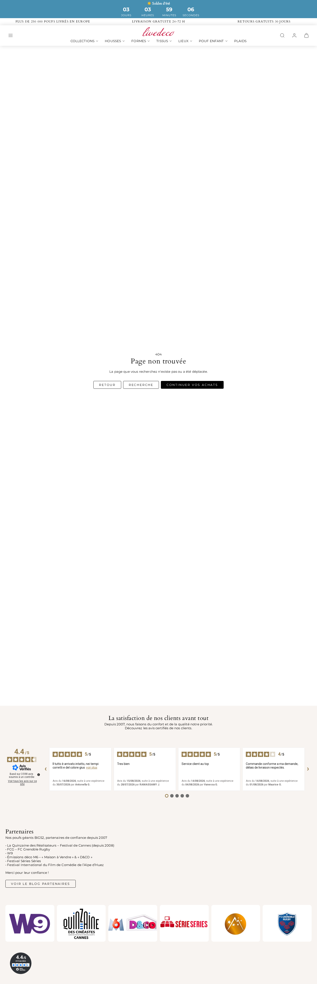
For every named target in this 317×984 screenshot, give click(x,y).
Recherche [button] (141, 385)
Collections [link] (83, 41)
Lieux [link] (183, 41)
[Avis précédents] (46, 769)
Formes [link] (138, 41)
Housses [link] (113, 41)
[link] (294, 35)
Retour (107, 385)
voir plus (91, 767)
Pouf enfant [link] (211, 41)
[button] (10, 35)
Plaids (240, 41)
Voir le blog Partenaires (40, 884)
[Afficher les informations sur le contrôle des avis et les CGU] (38, 774)
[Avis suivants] (308, 769)
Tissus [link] (162, 41)
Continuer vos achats (192, 385)
